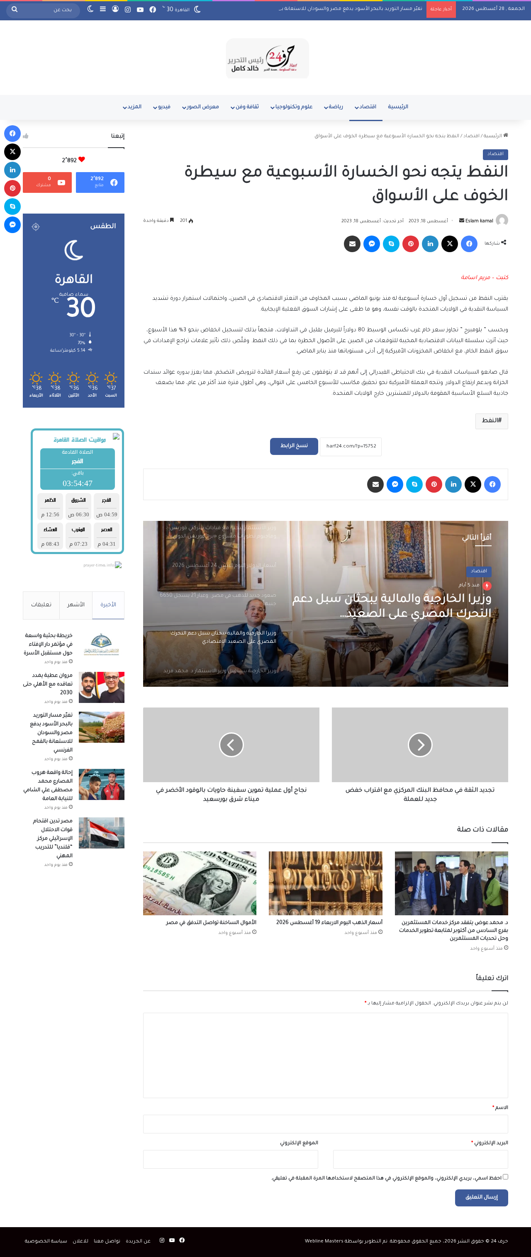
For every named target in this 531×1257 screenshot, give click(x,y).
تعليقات (41, 605)
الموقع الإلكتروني (299, 1143)
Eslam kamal (479, 221)
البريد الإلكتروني (489, 1143)
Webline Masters (324, 1242)
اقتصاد (368, 107)
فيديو (164, 107)
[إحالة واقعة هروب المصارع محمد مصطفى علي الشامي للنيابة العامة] (101, 784)
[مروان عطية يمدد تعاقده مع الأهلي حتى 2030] (101, 687)
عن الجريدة (138, 1242)
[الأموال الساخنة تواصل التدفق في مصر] (199, 883)
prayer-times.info (98, 566)
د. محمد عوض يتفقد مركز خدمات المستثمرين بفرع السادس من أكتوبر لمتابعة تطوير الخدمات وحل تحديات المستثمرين (453, 931)
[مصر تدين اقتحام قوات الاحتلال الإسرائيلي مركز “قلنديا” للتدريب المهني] (101, 833)
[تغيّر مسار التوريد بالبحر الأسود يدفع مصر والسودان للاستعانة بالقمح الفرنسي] (101, 727)
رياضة (336, 107)
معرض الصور (203, 107)
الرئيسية (398, 107)
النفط (490, 421)
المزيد (134, 107)
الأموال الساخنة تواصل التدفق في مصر (211, 923)
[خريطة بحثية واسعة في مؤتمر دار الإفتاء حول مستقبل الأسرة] (101, 647)
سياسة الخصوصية (46, 1242)
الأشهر (76, 605)
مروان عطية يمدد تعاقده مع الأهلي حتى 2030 (48, 684)
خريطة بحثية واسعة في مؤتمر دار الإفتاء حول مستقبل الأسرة (48, 644)
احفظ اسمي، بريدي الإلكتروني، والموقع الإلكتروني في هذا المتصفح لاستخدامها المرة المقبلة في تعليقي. (386, 1179)
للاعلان (80, 1242)
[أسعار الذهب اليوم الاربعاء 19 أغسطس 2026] (325, 883)
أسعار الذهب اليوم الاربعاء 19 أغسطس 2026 (329, 923)
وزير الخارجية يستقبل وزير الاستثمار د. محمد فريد (395, 607)
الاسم (500, 1108)
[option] (325, 604)
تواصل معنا (107, 1242)
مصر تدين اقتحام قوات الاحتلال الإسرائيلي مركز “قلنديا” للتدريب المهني (53, 839)
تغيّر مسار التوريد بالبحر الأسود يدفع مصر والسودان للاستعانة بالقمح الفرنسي (335, 9)
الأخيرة (108, 605)
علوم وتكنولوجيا (293, 107)
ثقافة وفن (247, 107)
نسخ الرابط (294, 446)
